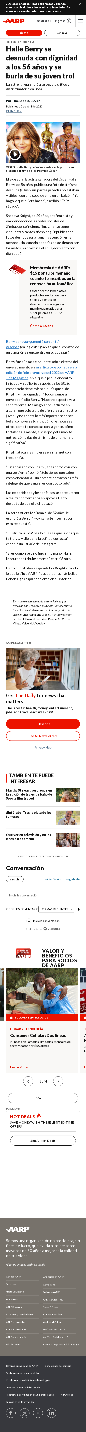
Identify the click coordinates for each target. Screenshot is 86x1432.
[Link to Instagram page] (38, 1413)
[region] (43, 902)
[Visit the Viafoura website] (51, 928)
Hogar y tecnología (26, 1029)
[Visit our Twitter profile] (25, 1413)
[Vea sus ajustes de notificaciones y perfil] (78, 909)
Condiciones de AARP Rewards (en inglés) (28, 1380)
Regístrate (42, 20)
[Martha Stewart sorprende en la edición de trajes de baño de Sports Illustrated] (68, 795)
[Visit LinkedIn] (52, 1413)
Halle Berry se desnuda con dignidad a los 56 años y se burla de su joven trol (42, 62)
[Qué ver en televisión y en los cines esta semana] (68, 840)
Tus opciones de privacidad (20, 1401)
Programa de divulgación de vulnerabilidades (30, 1394)
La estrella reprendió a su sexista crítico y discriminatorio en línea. (37, 86)
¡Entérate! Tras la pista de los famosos (28, 814)
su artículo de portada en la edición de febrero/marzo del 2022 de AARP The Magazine (41, 372)
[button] (28, 1081)
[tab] (22, 909)
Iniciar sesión (53, 879)
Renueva (62, 32)
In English (14, 111)
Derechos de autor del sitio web (23, 1387)
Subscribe (43, 724)
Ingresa (60, 21)
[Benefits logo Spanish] (23, 957)
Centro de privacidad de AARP (22, 1365)
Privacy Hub (43, 747)
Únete (24, 32)
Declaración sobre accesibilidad (23, 1373)
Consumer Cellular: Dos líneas (38, 1035)
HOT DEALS (22, 1116)
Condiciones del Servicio (58, 1365)
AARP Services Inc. (53, 1299)
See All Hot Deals (43, 1140)
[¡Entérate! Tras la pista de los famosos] (68, 818)
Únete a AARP (40, 326)
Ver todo (43, 1098)
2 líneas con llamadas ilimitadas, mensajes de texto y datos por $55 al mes (40, 1044)
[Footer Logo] (43, 1229)
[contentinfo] (40, 169)
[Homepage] (14, 21)
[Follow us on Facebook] (11, 1413)
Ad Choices (67, 1394)
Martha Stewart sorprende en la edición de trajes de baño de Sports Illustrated (29, 794)
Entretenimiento (20, 41)
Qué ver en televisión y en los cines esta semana (28, 837)
